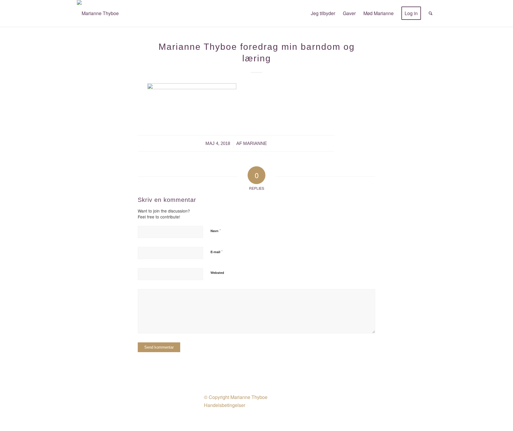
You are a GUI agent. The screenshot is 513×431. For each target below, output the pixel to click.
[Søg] (430, 13)
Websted (217, 272)
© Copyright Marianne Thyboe (235, 397)
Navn (215, 230)
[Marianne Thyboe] (98, 13)
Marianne (255, 143)
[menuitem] (323, 13)
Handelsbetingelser (224, 405)
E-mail (216, 251)
